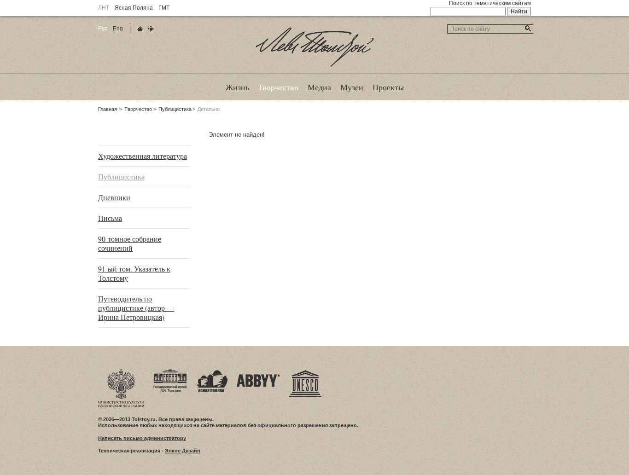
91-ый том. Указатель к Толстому (134, 273)
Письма (110, 218)
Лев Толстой (314, 66)
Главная (107, 109)
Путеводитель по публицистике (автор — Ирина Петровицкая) (136, 308)
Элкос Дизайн (182, 450)
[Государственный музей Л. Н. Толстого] (170, 372)
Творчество (138, 109)
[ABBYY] (258, 372)
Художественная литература (142, 156)
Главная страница (140, 29)
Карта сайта (151, 29)
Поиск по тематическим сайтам (490, 3)
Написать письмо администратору (142, 438)
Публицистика (175, 109)
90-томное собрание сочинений (129, 243)
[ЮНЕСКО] (305, 372)
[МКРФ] (121, 372)
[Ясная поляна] (212, 372)
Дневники (114, 197)
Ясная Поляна (134, 8)
